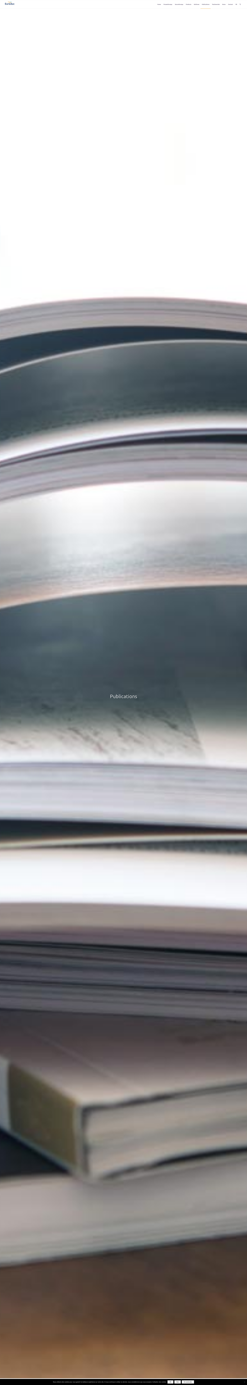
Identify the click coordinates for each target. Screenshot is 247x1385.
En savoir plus (188, 1382)
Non (177, 1382)
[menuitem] (159, 4)
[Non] (245, 1382)
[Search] (240, 4)
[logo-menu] (10, 4)
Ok (170, 1382)
